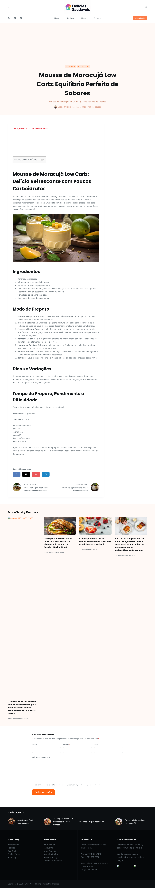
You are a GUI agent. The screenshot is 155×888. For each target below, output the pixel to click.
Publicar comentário (43, 792)
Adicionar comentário (42, 757)
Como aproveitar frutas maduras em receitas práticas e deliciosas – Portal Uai (95, 541)
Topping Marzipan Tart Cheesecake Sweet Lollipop (63, 822)
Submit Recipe (140, 18)
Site (96, 744)
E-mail (66, 744)
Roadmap (12, 857)
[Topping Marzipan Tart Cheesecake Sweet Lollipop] (47, 821)
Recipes (70, 18)
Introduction (13, 844)
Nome (35, 744)
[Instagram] (21, 18)
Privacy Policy (50, 857)
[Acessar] (146, 7)
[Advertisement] (77, 40)
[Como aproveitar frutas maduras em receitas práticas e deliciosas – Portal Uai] (95, 526)
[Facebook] (9, 18)
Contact (97, 18)
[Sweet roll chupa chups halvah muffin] (118, 821)
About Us (48, 848)
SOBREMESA (70, 66)
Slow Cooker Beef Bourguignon (25, 821)
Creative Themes (51, 884)
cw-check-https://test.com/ (91, 822)
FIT (79, 66)
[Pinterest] (36, 474)
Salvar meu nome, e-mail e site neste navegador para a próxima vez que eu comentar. (67, 785)
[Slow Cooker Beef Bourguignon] (11, 821)
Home (56, 18)
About (83, 18)
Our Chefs (12, 851)
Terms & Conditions (53, 860)
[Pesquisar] (9, 7)
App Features (50, 851)
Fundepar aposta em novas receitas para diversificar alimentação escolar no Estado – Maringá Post (58, 543)
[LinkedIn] (46, 474)
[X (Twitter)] (15, 18)
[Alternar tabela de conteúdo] (41, 160)
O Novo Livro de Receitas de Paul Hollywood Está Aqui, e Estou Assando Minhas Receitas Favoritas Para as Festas (22, 707)
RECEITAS (85, 66)
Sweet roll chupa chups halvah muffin (135, 821)
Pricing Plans (13, 854)
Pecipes (11, 848)
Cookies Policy (51, 854)
